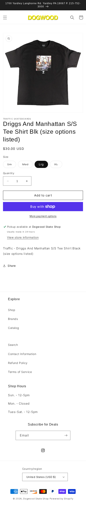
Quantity (8, 173)
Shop (11, 310)
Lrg (41, 164)
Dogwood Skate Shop (36, 498)
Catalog (13, 327)
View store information (23, 237)
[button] (5, 17)
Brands (13, 319)
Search (13, 344)
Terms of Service (20, 372)
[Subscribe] (65, 435)
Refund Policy (18, 363)
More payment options (43, 216)
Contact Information (22, 354)
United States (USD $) (41, 477)
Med (27, 165)
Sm (11, 165)
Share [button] (12, 265)
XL (58, 165)
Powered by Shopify (61, 498)
